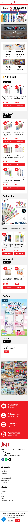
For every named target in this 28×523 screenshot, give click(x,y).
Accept (17, 520)
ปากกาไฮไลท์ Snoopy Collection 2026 (19, 156)
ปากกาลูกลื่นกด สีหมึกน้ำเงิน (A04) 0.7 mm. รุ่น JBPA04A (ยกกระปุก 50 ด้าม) (8, 99)
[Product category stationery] (8, 51)
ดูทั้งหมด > (7, 82)
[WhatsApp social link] (6, 459)
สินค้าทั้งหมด (4, 471)
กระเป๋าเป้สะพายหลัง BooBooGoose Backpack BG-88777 (7, 280)
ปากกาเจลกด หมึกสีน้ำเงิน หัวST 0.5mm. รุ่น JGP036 (19, 246)
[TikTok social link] (9, 459)
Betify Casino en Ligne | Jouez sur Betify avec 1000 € (13, 347)
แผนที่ (2, 498)
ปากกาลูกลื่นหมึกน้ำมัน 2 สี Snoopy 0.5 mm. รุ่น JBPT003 (8, 157)
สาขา (2, 496)
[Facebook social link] (2, 459)
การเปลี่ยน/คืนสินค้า (6, 478)
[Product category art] (8, 65)
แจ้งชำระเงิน (4, 474)
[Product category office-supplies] (19, 51)
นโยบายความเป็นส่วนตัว (7, 501)
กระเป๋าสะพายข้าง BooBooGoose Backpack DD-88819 (18, 280)
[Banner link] (14, 14)
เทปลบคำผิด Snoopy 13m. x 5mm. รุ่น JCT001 (19, 134)
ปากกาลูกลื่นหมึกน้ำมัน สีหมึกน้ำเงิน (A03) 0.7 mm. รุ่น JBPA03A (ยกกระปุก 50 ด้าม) (19, 99)
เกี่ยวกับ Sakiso (5, 492)
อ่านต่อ (6, 352)
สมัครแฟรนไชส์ (5, 480)
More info (10, 520)
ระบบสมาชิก (4, 476)
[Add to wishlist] (11, 87)
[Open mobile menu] (2, 2)
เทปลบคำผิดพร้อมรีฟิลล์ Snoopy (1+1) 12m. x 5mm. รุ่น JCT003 (8, 135)
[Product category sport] (19, 65)
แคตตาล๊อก (4, 483)
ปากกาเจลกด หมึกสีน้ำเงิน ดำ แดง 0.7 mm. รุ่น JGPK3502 (7, 246)
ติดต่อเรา (3, 494)
